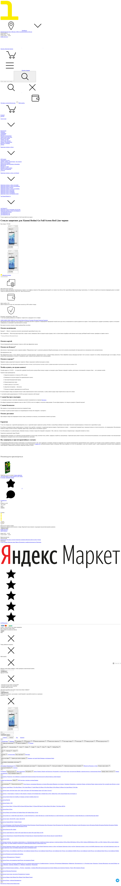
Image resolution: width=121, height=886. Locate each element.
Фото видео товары (5, 138)
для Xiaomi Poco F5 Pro (6, 212)
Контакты (44, 400)
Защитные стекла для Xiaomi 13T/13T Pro (10, 209)
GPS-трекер (3, 159)
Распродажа (3, 130)
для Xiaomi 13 (4, 208)
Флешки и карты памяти (6, 168)
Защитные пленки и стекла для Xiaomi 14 (10, 210)
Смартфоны (3, 133)
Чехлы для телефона (5, 162)
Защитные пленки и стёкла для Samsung (10, 186)
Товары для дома (5, 139)
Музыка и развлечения (6, 135)
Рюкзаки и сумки (5, 166)
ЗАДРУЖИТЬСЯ (4, 692)
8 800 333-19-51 (4, 36)
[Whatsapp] (53, 47)
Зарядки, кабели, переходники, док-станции (11, 161)
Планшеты (3, 134)
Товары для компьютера (6, 142)
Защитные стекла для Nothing (8, 192)
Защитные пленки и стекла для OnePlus (10, 188)
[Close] (11, 643)
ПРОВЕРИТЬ (4, 671)
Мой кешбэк (22, 103)
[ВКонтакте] (32, 47)
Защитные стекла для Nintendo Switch (9, 193)
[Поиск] (25, 76)
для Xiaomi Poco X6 (5, 214)
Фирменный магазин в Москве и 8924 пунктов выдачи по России (16, 31)
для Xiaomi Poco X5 (5, 213)
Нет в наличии (4, 276)
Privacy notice (117, 663)
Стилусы (3, 170)
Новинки (3, 132)
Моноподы (3, 165)
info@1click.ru (4, 530)
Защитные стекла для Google (7, 190)
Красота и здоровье (5, 143)
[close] (120, 663)
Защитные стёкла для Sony (7, 187)
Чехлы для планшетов (6, 169)
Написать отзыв (4, 528)
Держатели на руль (5, 160)
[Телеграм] (11, 47)
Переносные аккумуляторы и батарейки (10, 164)
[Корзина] (11, 113)
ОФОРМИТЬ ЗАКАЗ (5, 735)
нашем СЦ (37, 444)
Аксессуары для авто (6, 140)
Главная (2, 115)
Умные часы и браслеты (6, 137)
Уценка (2, 144)
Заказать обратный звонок (7, 48)
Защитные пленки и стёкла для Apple (9, 185)
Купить (2, 507)
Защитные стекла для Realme (7, 191)
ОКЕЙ (2, 631)
